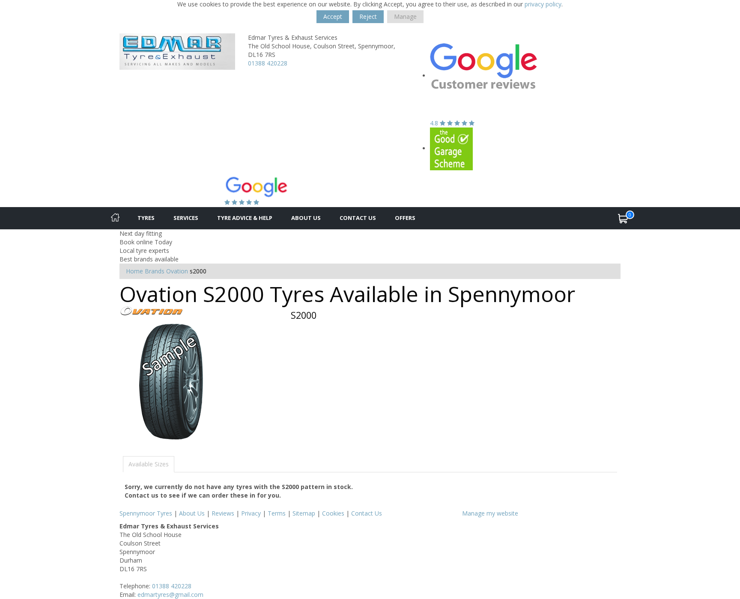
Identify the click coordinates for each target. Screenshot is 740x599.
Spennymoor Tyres (145, 513)
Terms (277, 513)
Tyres (146, 218)
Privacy (251, 513)
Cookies (333, 513)
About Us (306, 218)
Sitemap (303, 513)
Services (185, 218)
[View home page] (177, 51)
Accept (332, 16)
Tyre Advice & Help (244, 218)
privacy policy (543, 4)
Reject (368, 16)
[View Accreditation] (451, 148)
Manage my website (490, 513)
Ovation (177, 271)
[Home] (115, 218)
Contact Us (358, 218)
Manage (405, 16)
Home (134, 271)
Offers (405, 218)
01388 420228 (267, 63)
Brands (154, 271)
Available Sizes (148, 464)
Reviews (223, 513)
